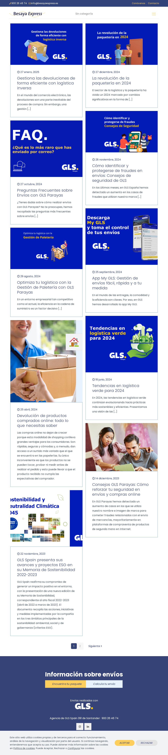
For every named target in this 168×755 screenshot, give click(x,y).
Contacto (153, 3)
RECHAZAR (147, 743)
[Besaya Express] (27, 14)
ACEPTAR (125, 743)
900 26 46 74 (19, 3)
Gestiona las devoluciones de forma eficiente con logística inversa (46, 83)
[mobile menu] (154, 14)
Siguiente (94, 646)
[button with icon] (79, 726)
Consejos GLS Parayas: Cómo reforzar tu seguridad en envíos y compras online (120, 489)
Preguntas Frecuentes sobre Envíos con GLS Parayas (45, 193)
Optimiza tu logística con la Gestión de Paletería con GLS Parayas (45, 287)
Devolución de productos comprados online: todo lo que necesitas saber (42, 420)
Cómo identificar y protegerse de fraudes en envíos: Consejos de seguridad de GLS (117, 173)
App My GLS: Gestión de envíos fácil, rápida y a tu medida (117, 283)
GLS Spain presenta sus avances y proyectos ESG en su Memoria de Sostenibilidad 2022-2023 (46, 567)
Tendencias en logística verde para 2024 (115, 388)
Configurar (74, 748)
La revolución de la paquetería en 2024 (111, 80)
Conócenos (138, 3)
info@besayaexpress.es (44, 3)
